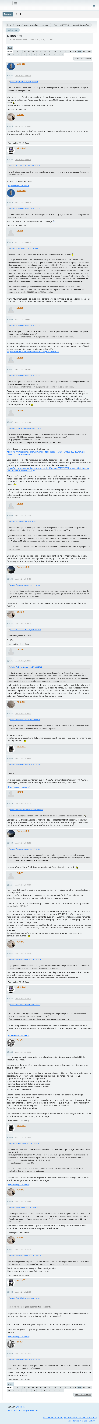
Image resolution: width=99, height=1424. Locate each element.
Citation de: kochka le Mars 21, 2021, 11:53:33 (25, 1360)
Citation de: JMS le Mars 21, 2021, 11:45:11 (24, 1208)
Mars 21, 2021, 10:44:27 (23, 319)
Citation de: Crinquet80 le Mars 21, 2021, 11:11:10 (26, 810)
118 (54, 54)
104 (69, 51)
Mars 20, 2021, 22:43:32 (23, 160)
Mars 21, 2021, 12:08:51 (23, 1353)
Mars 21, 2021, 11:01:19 (23, 422)
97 (37, 51)
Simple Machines (30, 1410)
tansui (20, 230)
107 (84, 51)
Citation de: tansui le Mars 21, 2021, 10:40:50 (25, 720)
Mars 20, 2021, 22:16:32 (23, 76)
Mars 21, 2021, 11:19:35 (23, 758)
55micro (21, 63)
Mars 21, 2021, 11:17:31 (23, 714)
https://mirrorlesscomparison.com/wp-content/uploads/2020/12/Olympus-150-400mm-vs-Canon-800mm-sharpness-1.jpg (48, 469)
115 (39, 54)
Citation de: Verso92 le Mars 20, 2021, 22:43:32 (25, 630)
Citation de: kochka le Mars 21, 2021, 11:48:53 (25, 1005)
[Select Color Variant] (94, 5)
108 (89, 51)
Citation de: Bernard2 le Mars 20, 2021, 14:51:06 (26, 667)
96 (33, 51)
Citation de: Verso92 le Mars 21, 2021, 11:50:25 (25, 1256)
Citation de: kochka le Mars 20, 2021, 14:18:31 (25, 325)
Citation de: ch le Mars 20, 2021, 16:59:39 (23, 521)
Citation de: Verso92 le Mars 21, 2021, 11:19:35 (25, 960)
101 (54, 51)
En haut (10, 1384)
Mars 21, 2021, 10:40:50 (23, 242)
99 (45, 51)
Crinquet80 (23, 567)
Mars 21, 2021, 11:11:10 (23, 579)
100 (49, 51)
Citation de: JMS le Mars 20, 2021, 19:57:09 (24, 248)
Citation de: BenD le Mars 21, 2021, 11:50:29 (24, 1143)
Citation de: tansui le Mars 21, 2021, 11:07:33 (25, 585)
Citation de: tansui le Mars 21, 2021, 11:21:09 (25, 849)
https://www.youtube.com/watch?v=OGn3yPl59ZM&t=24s (33, 351)
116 (44, 54)
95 (29, 51)
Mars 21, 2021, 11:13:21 (23, 661)
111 (19, 54)
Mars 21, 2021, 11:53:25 (23, 1137)
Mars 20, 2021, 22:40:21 (23, 126)
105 (74, 51)
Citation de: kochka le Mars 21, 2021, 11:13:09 (25, 765)
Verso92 (21, 147)
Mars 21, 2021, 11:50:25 (23, 999)
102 (59, 51)
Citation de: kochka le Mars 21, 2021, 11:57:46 (25, 1298)
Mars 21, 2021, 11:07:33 (23, 515)
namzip (21, 701)
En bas (10, 48)
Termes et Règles (80, 1421)
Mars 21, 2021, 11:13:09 (23, 624)
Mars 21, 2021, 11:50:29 (23, 1052)
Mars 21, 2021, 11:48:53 (23, 953)
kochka (20, 114)
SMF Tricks (20, 1406)
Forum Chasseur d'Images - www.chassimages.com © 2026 (70, 1417)
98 (41, 51)
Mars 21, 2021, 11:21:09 (23, 804)
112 (24, 54)
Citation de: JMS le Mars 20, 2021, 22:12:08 (24, 82)
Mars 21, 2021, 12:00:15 (23, 1292)
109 (9, 54)
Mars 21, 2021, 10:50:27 (23, 369)
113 (29, 54)
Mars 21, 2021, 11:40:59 (23, 885)
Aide (69, 1421)
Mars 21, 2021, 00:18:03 (23, 202)
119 (58, 54)
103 (64, 51)
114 (34, 54)
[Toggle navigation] (15, 3)
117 (49, 54)
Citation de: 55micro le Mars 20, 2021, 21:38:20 (25, 428)
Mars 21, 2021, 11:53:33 (23, 1201)
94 (24, 51)
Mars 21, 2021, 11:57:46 (23, 1249)
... (20, 51)
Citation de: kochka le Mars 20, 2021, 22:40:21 (25, 166)
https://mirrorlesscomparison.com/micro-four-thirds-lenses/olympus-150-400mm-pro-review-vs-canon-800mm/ (46, 453)
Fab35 (20, 873)
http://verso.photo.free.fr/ (18, 185)
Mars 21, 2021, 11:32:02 (23, 843)
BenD (20, 1040)
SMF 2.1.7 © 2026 (14, 1410)
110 (14, 54)
